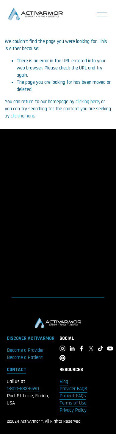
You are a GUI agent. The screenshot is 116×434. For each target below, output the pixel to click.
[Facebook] (81, 348)
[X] (91, 348)
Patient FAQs (72, 396)
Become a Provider (25, 350)
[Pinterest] (62, 358)
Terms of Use (73, 403)
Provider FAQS (73, 388)
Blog (63, 381)
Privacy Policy (73, 410)
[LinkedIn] (72, 348)
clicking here (87, 101)
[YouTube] (110, 348)
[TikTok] (101, 348)
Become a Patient (25, 357)
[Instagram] (62, 348)
